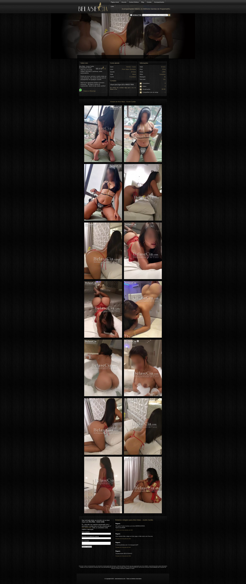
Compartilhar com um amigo (153, 92)
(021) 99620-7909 (86, 527)
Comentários (153, 83)
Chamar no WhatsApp (89, 91)
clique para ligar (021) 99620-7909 (122, 84)
